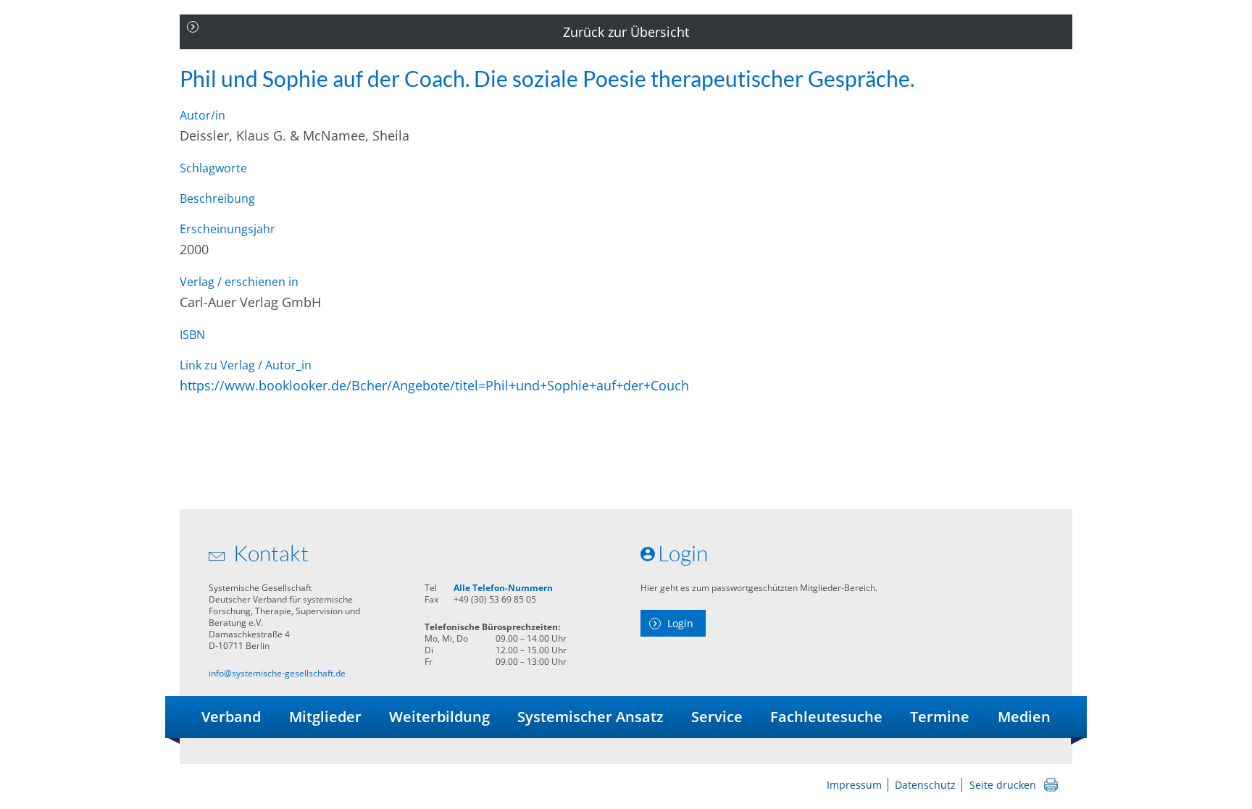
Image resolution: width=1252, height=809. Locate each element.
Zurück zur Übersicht (626, 32)
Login (680, 623)
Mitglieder (325, 716)
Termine (939, 716)
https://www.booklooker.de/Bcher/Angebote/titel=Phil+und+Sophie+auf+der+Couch (434, 385)
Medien (1024, 716)
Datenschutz (925, 785)
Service (717, 716)
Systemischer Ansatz (590, 716)
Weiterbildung (439, 716)
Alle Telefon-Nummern (503, 588)
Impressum (854, 785)
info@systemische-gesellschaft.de (277, 673)
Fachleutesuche (826, 716)
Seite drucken (1002, 785)
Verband (231, 716)
